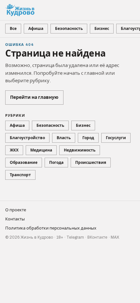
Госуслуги (116, 138)
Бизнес (101, 28)
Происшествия (90, 162)
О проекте (15, 210)
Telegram (75, 237)
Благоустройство (27, 138)
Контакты (15, 219)
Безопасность (69, 28)
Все (13, 28)
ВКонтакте (97, 237)
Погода (56, 162)
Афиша (35, 28)
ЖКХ (14, 150)
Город (88, 138)
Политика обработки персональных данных (50, 228)
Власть (64, 138)
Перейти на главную (34, 97)
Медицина (41, 150)
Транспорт (20, 175)
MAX (115, 237)
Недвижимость (79, 150)
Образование (23, 162)
